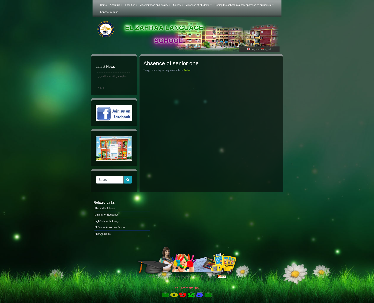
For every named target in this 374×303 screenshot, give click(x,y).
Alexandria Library (104, 208)
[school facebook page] (114, 113)
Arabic (187, 70)
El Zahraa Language (164, 27)
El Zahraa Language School (183, 276)
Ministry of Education (106, 214)
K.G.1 (101, 85)
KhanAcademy (102, 233)
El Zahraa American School (109, 227)
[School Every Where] (114, 148)
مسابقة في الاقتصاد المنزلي (113, 73)
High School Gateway (106, 221)
